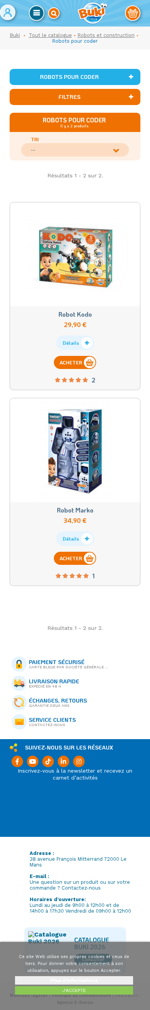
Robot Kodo (75, 314)
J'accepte (74, 990)
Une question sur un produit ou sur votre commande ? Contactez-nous (80, 885)
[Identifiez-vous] (7, 12)
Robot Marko (75, 510)
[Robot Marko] (75, 450)
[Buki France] (92, 13)
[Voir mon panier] (132, 13)
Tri (35, 139)
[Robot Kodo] (75, 254)
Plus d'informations (74, 980)
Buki (15, 35)
